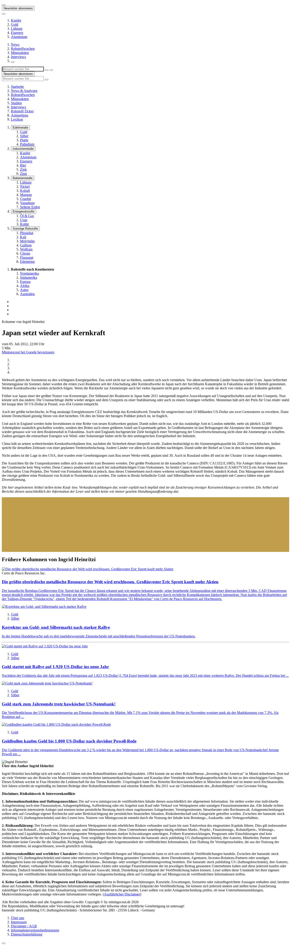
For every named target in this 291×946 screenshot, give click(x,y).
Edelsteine (27, 262)
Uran (23, 220)
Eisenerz (17, 33)
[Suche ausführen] (51, 70)
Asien (24, 290)
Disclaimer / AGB (24, 926)
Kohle (24, 224)
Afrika (24, 286)
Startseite (17, 87)
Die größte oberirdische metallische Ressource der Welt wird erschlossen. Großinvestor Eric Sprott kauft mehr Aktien (110, 581)
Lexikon (17, 119)
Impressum (19, 922)
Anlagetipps (19, 115)
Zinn (23, 173)
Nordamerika (29, 273)
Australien (27, 294)
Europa (25, 282)
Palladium (27, 144)
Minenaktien (20, 53)
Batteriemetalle (23, 178)
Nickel (25, 186)
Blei (23, 165)
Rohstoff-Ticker (22, 111)
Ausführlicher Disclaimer (122, 894)
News (15, 44)
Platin (24, 140)
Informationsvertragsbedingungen (35, 930)
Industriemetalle (23, 148)
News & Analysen (24, 91)
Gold (14, 24)
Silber (24, 136)
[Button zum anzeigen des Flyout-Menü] (3, 5)
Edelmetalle (20, 127)
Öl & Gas (27, 216)
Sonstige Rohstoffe (25, 228)
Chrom (25, 253)
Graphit (25, 199)
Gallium (26, 245)
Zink (23, 169)
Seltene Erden (30, 207)
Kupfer (16, 20)
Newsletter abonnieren (18, 8)
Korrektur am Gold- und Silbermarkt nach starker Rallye (56, 627)
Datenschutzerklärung (26, 934)
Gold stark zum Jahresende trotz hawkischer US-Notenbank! (58, 704)
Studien (16, 103)
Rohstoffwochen (23, 49)
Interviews (18, 57)
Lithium (16, 28)
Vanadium (27, 203)
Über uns (17, 918)
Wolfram (26, 249)
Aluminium (19, 37)
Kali (23, 237)
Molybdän (27, 241)
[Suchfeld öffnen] (13, 62)
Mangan (26, 195)
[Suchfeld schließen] (46, 70)
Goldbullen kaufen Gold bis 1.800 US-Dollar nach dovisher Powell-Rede (69, 741)
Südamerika (28, 277)
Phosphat (26, 233)
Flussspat (26, 257)
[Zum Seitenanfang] (3, 943)
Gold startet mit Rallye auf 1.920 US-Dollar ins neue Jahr (55, 666)
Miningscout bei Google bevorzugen (28, 352)
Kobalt (25, 191)
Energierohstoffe (23, 211)
